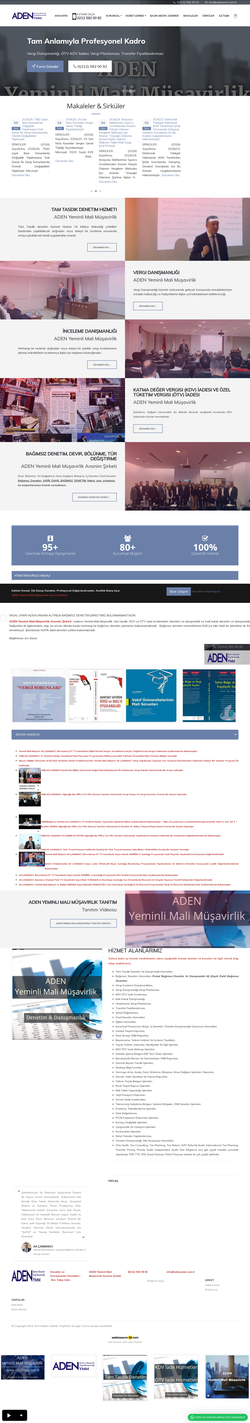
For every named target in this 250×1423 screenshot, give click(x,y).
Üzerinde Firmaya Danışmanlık (50, 553)
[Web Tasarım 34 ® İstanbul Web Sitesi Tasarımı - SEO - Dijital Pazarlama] (125, 1337)
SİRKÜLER (208, 15)
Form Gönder (47, 66)
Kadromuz (211, 1289)
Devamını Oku (19, 175)
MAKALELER (190, 15)
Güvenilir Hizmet (205, 553)
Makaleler (17, 1304)
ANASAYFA (61, 15)
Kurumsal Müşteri (127, 553)
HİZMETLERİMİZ (135, 15)
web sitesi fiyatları (132, 1342)
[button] (8, 1415)
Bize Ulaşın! (179, 591)
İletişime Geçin (155, 1280)
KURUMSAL (113, 15)
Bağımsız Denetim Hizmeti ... (94, 497)
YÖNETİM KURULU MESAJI (32, 575)
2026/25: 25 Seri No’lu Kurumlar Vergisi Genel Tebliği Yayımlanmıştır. (77, 124)
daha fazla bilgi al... (209, 591)
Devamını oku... (102, 247)
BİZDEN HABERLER (28, 734)
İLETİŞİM (224, 15)
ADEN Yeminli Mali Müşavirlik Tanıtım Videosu (83, 923)
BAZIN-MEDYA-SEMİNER (164, 15)
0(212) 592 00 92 (92, 66)
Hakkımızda (212, 1285)
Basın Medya (19, 1309)
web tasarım (115, 1342)
